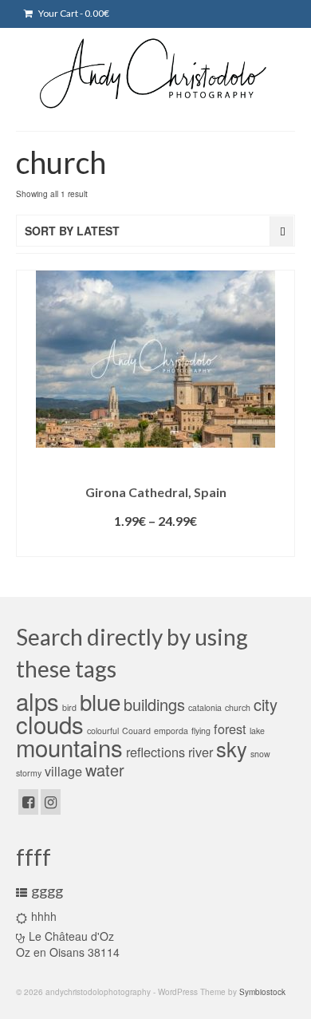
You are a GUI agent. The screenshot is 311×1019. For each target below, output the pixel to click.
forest (230, 728)
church (237, 707)
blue (100, 701)
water (104, 769)
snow (260, 754)
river (200, 751)
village (63, 770)
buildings (154, 704)
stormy (28, 773)
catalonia (205, 707)
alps (37, 700)
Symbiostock (262, 991)
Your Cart (73, 13)
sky (231, 748)
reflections (155, 751)
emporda (171, 731)
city (266, 704)
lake (257, 731)
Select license (155, 544)
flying (201, 731)
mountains (69, 747)
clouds (50, 724)
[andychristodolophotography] (155, 73)
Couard (136, 731)
